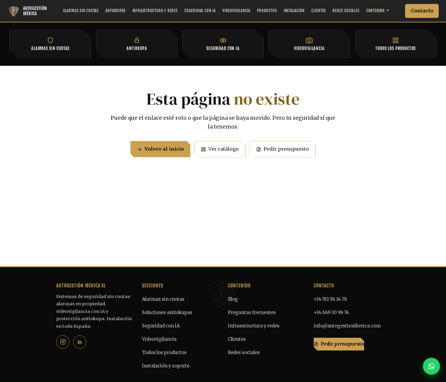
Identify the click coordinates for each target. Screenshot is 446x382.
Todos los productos (164, 352)
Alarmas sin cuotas (163, 299)
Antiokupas (115, 10)
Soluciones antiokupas (167, 312)
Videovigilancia (236, 10)
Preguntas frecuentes (252, 312)
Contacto (422, 11)
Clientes (318, 10)
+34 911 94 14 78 (330, 299)
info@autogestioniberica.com (347, 326)
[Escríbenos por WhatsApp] (431, 366)
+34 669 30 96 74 (331, 312)
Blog (233, 299)
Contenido (375, 10)
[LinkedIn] (79, 342)
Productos (267, 10)
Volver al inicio (164, 149)
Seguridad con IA (200, 10)
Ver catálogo (223, 149)
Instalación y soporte (165, 366)
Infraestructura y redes (253, 326)
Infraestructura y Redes (155, 10)
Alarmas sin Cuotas (81, 10)
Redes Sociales (346, 10)
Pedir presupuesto (286, 149)
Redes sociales (244, 352)
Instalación (294, 10)
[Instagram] (62, 342)
